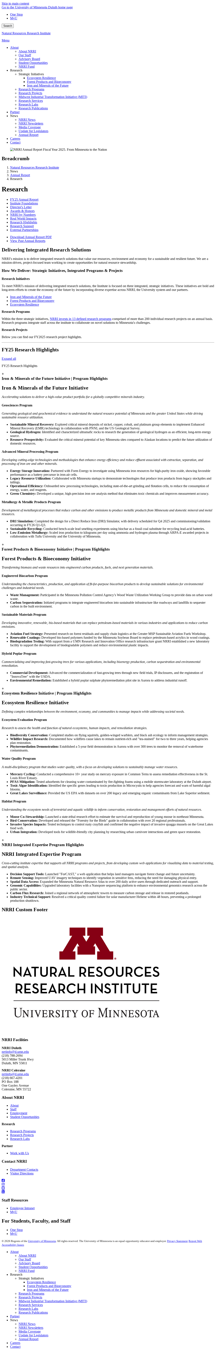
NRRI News (27, 1324)
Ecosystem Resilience (24, 304)
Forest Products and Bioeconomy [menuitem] (49, 81)
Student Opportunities (24, 1117)
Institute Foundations (24, 203)
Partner (15, 1316)
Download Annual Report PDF (31, 237)
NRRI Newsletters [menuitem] (31, 123)
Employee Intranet (22, 1208)
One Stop (16, 14)
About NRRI (27, 1255)
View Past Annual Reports (27, 241)
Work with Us (19, 1153)
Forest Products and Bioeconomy (32, 300)
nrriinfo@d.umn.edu (15, 1052)
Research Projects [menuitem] (30, 93)
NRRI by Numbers (23, 214)
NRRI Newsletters (31, 1327)
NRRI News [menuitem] (27, 119)
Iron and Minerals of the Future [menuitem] (48, 85)
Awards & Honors (22, 211)
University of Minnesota (42, 1241)
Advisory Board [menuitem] (29, 59)
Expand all (9, 358)
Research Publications (33, 1312)
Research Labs (20, 1139)
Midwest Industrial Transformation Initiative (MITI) (53, 1301)
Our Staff (25, 1259)
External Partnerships (24, 230)
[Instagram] (108, 1184)
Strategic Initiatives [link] (31, 74)
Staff (13, 1109)
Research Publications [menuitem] (33, 108)
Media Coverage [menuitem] (30, 127)
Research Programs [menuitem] (31, 89)
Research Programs (23, 1131)
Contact (15, 1346)
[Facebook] (108, 1181)
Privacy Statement (177, 1241)
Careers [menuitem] (15, 138)
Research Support (22, 226)
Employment (18, 1113)
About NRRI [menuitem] (27, 51)
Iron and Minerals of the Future (31, 297)
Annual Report (20, 175)
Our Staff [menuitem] (25, 55)
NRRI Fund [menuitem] (27, 66)
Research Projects (22, 1135)
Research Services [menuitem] (31, 100)
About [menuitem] (14, 47)
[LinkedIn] (108, 1192)
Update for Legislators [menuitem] (33, 131)
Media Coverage (30, 1331)
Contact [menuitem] (15, 142)
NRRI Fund (27, 1271)
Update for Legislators (33, 1335)
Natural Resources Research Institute (26, 33)
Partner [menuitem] (15, 112)
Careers (15, 1343)
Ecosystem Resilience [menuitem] (41, 78)
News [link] (14, 116)
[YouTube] (108, 1188)
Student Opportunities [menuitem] (33, 63)
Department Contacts (24, 1169)
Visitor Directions (22, 1173)
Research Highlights (23, 222)
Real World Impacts (23, 218)
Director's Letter (21, 207)
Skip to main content (15, 3)
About (14, 1105)
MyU (13, 18)
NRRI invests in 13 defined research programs (80, 319)
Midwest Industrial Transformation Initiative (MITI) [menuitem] (53, 97)
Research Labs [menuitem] (28, 104)
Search (7, 25)
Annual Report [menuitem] (28, 135)
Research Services (31, 1305)
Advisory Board (29, 1263)
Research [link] (16, 70)
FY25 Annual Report (24, 199)
